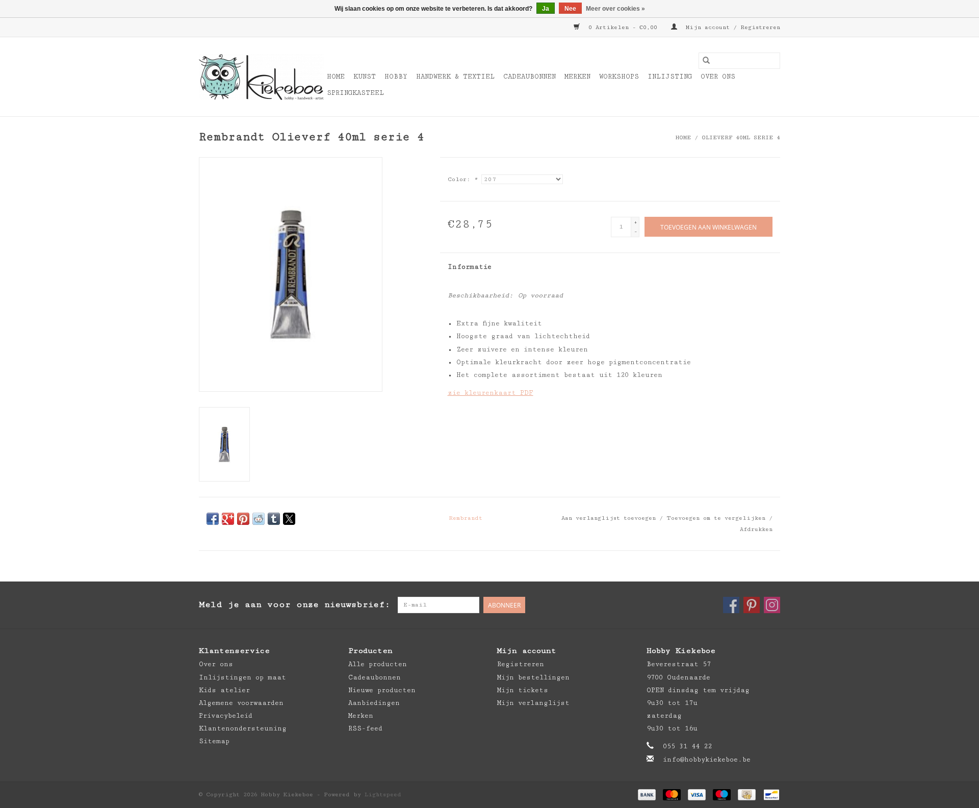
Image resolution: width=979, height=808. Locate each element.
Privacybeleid (225, 716)
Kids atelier (224, 690)
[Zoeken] (706, 61)
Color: (462, 179)
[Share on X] (289, 519)
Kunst (364, 76)
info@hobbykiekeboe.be (707, 759)
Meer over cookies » (615, 8)
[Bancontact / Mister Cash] (769, 794)
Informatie (470, 267)
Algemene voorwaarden (241, 703)
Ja (545, 8)
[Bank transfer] (646, 794)
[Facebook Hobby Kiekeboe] (731, 605)
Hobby (395, 76)
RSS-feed (365, 728)
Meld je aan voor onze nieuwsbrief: (294, 604)
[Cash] (746, 794)
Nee (570, 8)
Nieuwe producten (382, 690)
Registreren (520, 664)
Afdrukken (756, 529)
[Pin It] (243, 519)
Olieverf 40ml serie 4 (741, 137)
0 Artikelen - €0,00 (623, 27)
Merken (577, 76)
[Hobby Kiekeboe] (261, 77)
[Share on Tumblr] (274, 519)
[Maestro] (721, 794)
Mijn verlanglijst (533, 703)
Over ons (718, 76)
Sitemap (214, 741)
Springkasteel (355, 93)
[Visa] (696, 794)
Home (336, 76)
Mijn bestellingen (533, 677)
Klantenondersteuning (243, 728)
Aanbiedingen (374, 703)
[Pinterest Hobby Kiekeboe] (751, 605)
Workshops (619, 76)
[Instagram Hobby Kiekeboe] (772, 605)
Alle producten (377, 664)
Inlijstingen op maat (242, 677)
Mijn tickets (522, 690)
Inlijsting (670, 76)
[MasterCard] (671, 794)
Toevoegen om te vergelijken (717, 518)
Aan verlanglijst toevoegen (610, 518)
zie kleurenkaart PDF (490, 393)
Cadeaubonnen (529, 76)
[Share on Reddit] (258, 519)
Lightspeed (383, 794)
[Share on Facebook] (213, 519)
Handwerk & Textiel (455, 76)
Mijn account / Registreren (731, 27)
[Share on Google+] (228, 519)
